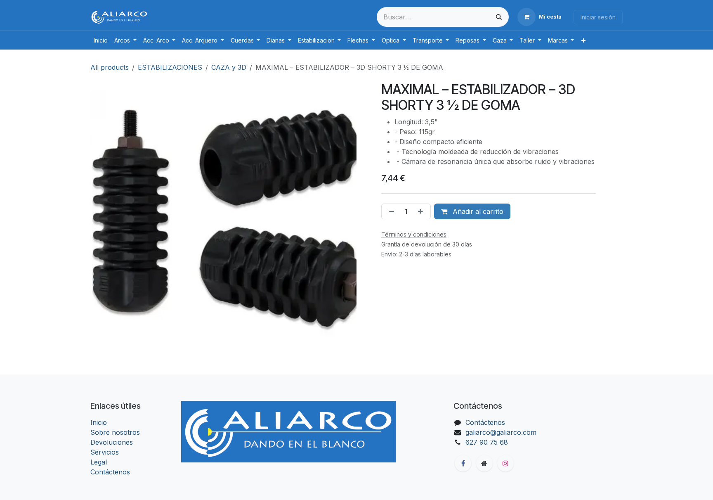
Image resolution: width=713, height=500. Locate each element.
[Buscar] (499, 17)
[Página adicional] (484, 463)
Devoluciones (111, 442)
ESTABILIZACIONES (170, 67)
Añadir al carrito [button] (477, 211)
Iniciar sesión (598, 17)
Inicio (98, 422)
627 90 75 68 (486, 442)
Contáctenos (110, 472)
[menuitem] (100, 40)
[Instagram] (505, 463)
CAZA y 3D (228, 67)
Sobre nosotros (115, 432)
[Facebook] (463, 463)
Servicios (104, 452)
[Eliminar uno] (390, 211)
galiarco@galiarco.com (500, 432)
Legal (98, 462)
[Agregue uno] (422, 211)
